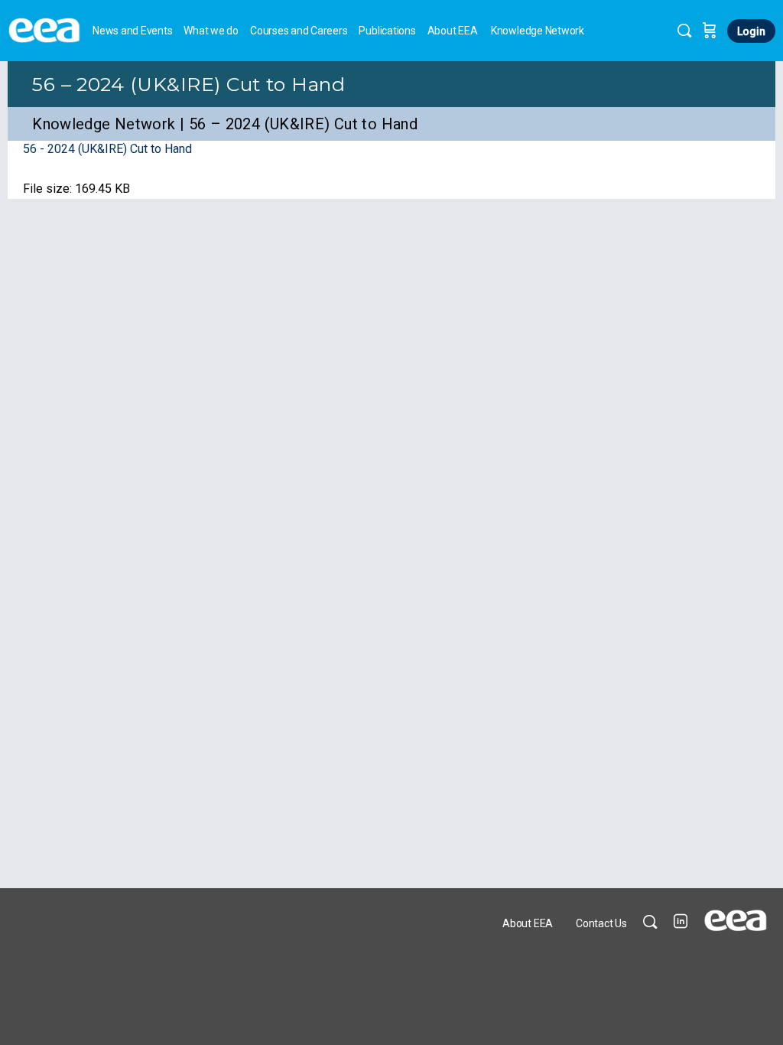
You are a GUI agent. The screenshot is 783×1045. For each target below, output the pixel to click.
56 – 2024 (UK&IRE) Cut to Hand (188, 84)
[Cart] (710, 30)
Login (751, 31)
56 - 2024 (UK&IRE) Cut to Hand (107, 149)
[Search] (684, 30)
